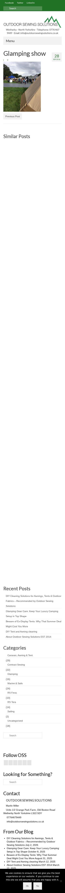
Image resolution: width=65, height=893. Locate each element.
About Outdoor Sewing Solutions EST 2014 (28, 636)
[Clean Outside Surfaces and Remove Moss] (33, 452)
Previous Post (12, 116)
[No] (60, 881)
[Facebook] (6, 762)
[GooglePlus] (20, 762)
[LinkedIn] (29, 762)
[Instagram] (15, 762)
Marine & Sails (15, 683)
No (37, 886)
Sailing (11, 711)
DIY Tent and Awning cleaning (21, 631)
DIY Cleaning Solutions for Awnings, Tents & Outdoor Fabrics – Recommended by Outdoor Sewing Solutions (33, 601)
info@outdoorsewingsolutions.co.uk (25, 821)
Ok (27, 886)
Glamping (13, 674)
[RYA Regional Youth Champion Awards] (33, 163)
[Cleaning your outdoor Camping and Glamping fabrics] (33, 508)
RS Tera (12, 702)
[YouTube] (24, 762)
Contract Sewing (16, 664)
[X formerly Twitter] (10, 762)
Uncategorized (15, 720)
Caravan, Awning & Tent (20, 655)
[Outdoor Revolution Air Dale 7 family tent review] (33, 307)
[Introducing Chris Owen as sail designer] (33, 380)
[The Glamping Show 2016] (33, 229)
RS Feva (12, 692)
